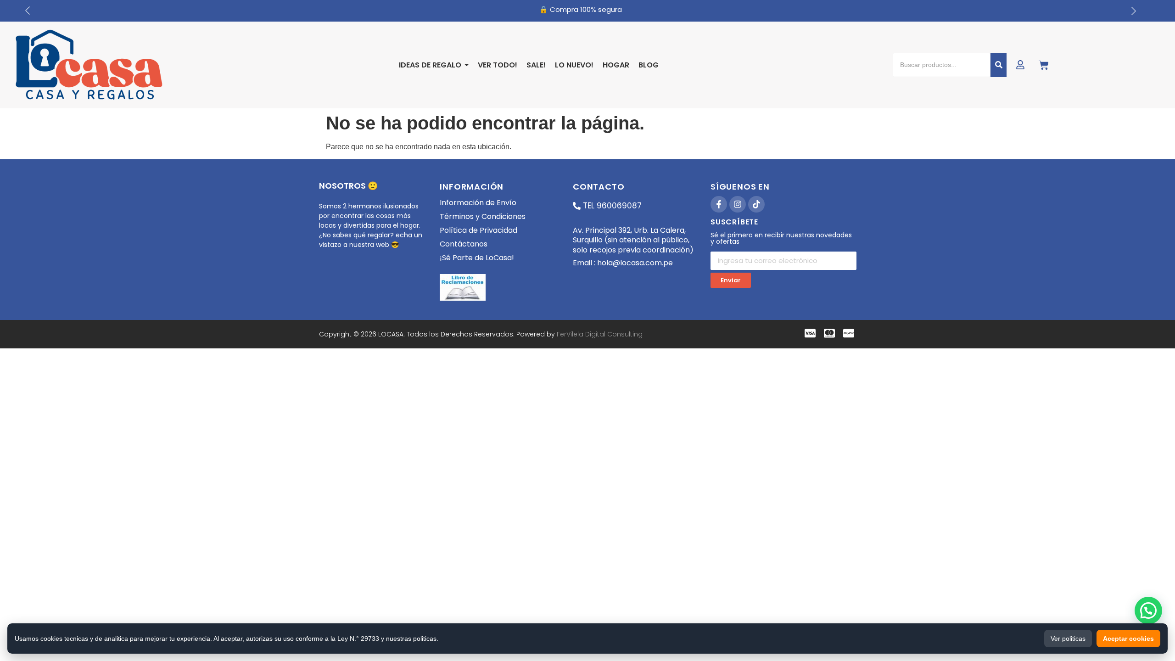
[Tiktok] (756, 204)
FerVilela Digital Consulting (600, 334)
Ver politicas (1068, 638)
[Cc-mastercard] (829, 333)
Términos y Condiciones (483, 216)
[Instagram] (737, 204)
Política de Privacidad (478, 230)
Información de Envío (478, 202)
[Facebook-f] (719, 204)
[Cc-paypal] (848, 333)
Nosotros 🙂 (348, 185)
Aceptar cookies (1128, 638)
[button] (1148, 610)
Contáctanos (463, 244)
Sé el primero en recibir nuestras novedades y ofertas (781, 239)
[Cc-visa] (810, 333)
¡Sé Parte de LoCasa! (477, 257)
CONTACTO (598, 186)
